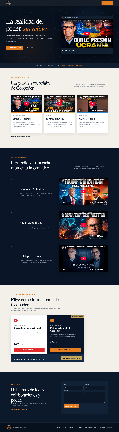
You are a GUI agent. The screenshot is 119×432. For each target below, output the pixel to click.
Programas (43, 3)
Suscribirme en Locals (64, 349)
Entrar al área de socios (70, 358)
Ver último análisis (15, 47)
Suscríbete (58, 3)
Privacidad (95, 427)
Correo (87, 384)
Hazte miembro (107, 3)
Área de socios (67, 3)
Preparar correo (71, 406)
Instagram (71, 427)
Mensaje (66, 390)
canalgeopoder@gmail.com (19, 409)
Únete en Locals (31, 47)
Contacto (76, 3)
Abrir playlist (17, 129)
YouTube (58, 427)
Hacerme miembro (28, 349)
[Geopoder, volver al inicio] (8, 3)
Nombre (65, 384)
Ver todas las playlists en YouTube (20, 136)
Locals (80, 427)
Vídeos (50, 3)
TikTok (64, 427)
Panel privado (102, 427)
